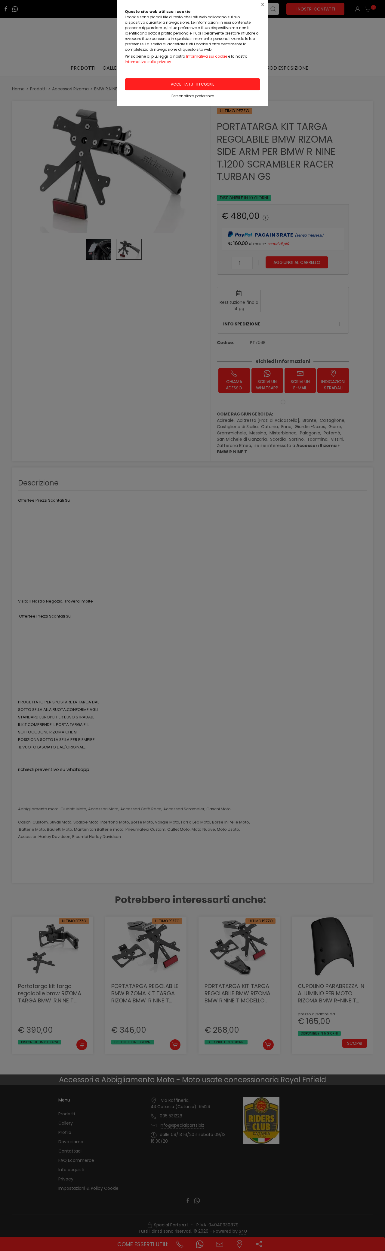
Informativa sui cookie (206, 56)
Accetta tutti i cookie (192, 84)
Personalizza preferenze (192, 95)
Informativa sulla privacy (148, 61)
